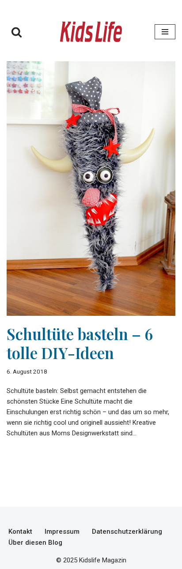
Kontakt (20, 531)
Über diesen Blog (35, 543)
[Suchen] (16, 31)
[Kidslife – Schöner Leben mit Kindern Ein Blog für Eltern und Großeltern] (91, 32)
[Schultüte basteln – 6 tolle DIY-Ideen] (91, 188)
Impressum (62, 531)
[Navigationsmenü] (165, 31)
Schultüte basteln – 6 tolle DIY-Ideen (80, 343)
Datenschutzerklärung (127, 531)
